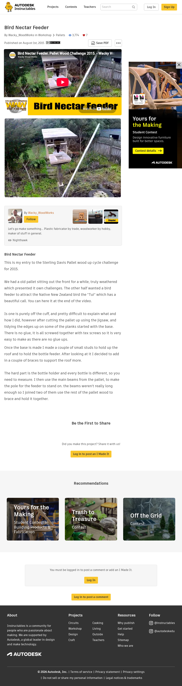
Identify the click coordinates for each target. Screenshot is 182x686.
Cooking (97, 623)
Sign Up (169, 7)
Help (121, 634)
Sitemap (123, 640)
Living (96, 629)
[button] (118, 43)
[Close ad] (179, 65)
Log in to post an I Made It (91, 454)
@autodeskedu (164, 631)
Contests (71, 7)
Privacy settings (134, 672)
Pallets (60, 35)
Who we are (125, 646)
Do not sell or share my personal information (73, 678)
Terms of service (81, 672)
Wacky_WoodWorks (21, 35)
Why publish (126, 623)
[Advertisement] (155, 115)
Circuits (73, 623)
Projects (52, 7)
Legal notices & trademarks (124, 678)
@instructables (164, 623)
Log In (151, 7)
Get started (125, 629)
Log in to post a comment (91, 597)
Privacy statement (107, 672)
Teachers (90, 7)
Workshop (45, 35)
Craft (71, 640)
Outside (97, 634)
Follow (31, 219)
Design (73, 634)
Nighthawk (20, 240)
